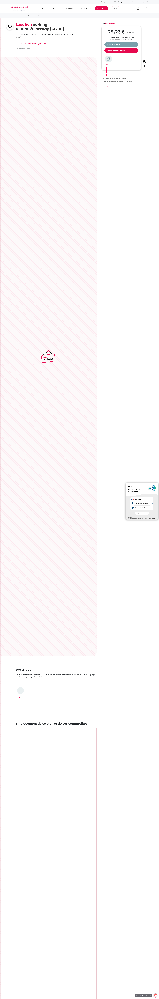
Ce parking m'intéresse (114, 45)
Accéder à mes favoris (142, 8)
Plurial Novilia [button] (69, 8)
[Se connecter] (9, 26)
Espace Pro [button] (134, 2)
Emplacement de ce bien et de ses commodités (117, 81)
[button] (155, 995)
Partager (144, 66)
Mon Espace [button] (100, 8)
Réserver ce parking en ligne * (34, 43)
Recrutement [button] (84, 8)
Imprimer (144, 61)
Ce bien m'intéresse (108, 84)
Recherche (146, 8)
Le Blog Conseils (144, 2)
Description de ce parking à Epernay (113, 78)
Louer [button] (43, 8)
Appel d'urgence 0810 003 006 (111, 2)
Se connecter (138, 8)
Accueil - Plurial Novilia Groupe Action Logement (20, 8)
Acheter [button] (55, 8)
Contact (115, 8)
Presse (127, 2)
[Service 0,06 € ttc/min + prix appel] (122, 2)
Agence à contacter (108, 87)
